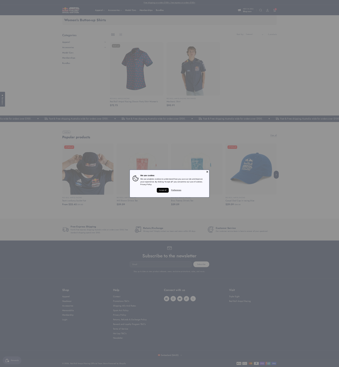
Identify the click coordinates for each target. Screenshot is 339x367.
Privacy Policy (146, 184)
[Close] (207, 171)
